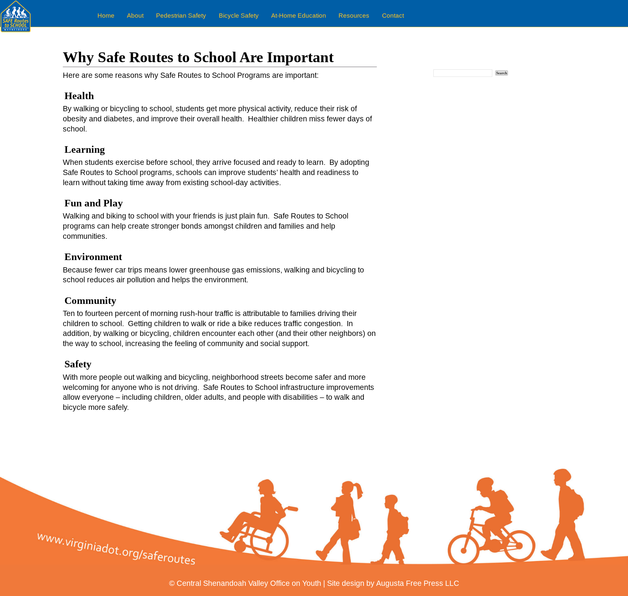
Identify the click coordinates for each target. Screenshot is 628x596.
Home (105, 15)
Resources (354, 15)
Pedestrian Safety (181, 15)
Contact (393, 15)
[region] (314, 507)
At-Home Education (298, 15)
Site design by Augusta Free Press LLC (393, 583)
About (135, 15)
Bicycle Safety (239, 15)
